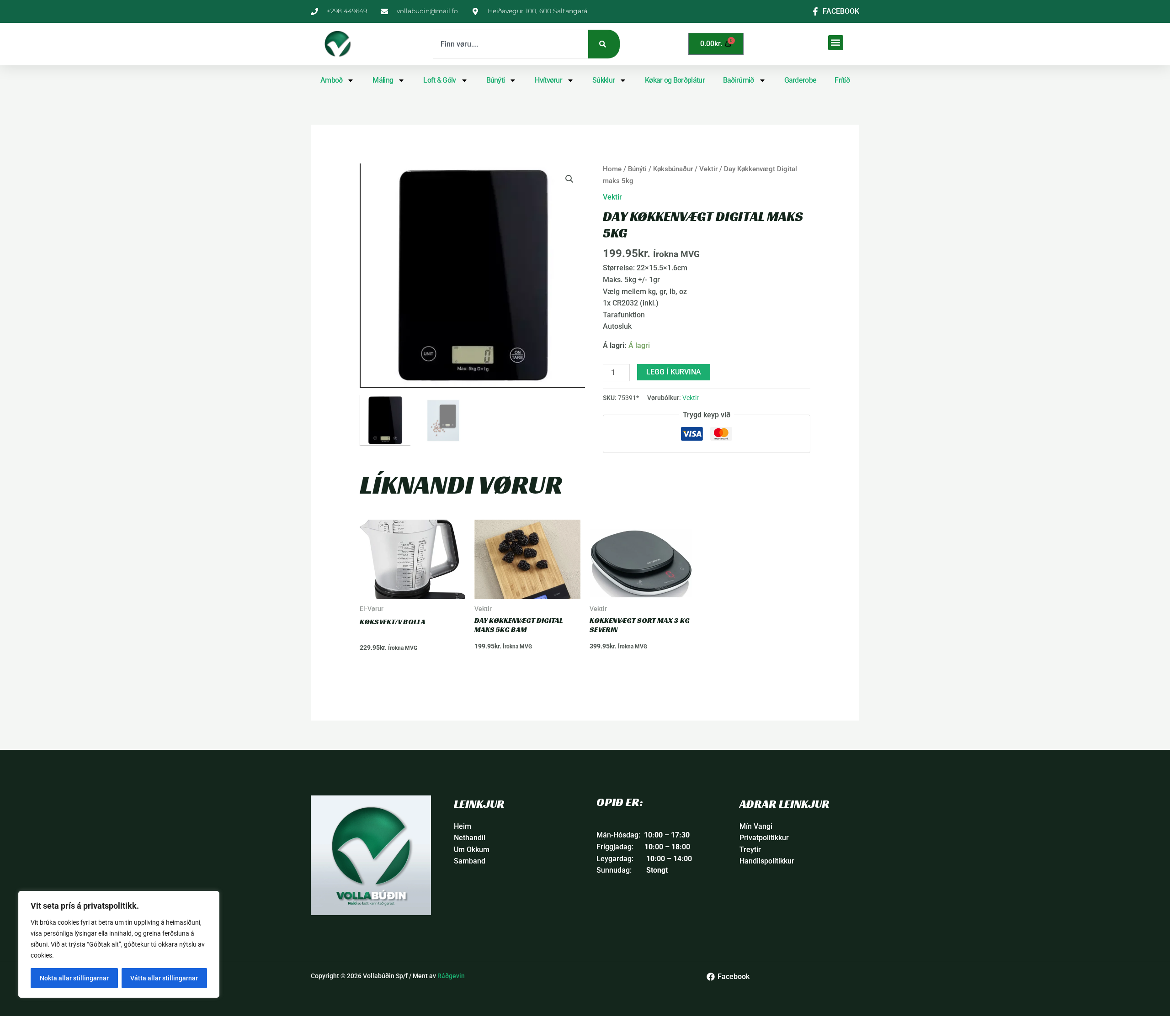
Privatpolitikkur (764, 837)
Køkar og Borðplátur (675, 80)
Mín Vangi (755, 826)
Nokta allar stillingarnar (74, 978)
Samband (469, 861)
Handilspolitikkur (766, 861)
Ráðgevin (451, 975)
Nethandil (469, 837)
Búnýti (495, 80)
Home (612, 169)
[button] (835, 42)
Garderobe (800, 80)
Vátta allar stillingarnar (164, 978)
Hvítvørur (548, 80)
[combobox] (510, 44)
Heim (462, 826)
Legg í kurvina (673, 372)
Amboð (331, 80)
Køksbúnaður (673, 169)
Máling (382, 80)
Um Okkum (471, 849)
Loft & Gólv (439, 80)
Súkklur (603, 80)
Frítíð (842, 80)
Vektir (708, 169)
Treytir (750, 849)
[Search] (604, 44)
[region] (118, 944)
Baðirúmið (738, 80)
